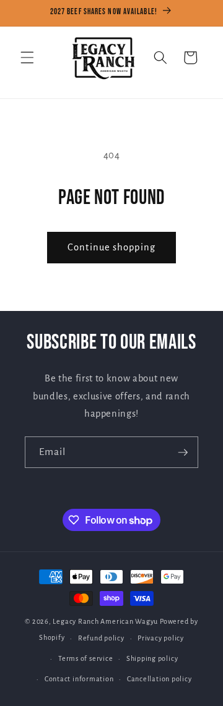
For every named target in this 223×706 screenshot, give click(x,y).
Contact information (79, 679)
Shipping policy (152, 658)
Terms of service (85, 658)
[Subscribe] (183, 452)
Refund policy (101, 638)
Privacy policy (161, 638)
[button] (27, 57)
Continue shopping (111, 247)
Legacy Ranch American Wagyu (105, 621)
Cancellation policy (159, 679)
